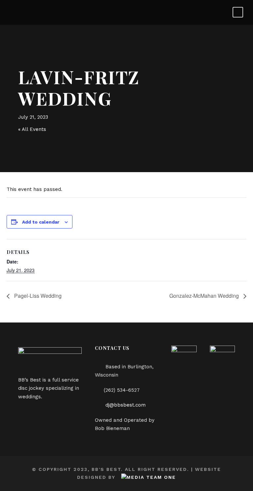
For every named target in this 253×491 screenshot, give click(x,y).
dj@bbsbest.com (125, 405)
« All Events (32, 129)
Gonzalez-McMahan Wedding (204, 295)
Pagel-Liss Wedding (37, 295)
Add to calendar (40, 222)
